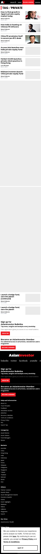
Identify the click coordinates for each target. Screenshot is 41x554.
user (20, 2)
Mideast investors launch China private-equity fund (12, 73)
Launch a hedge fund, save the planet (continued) (10, 297)
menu (37, 2)
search (13, 2)
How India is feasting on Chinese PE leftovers (11, 26)
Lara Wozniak (5, 65)
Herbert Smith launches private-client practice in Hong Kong (11, 61)
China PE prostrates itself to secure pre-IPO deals (12, 37)
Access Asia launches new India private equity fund (12, 49)
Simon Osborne (5, 18)
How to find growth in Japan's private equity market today (10, 14)
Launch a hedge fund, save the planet (10, 308)
